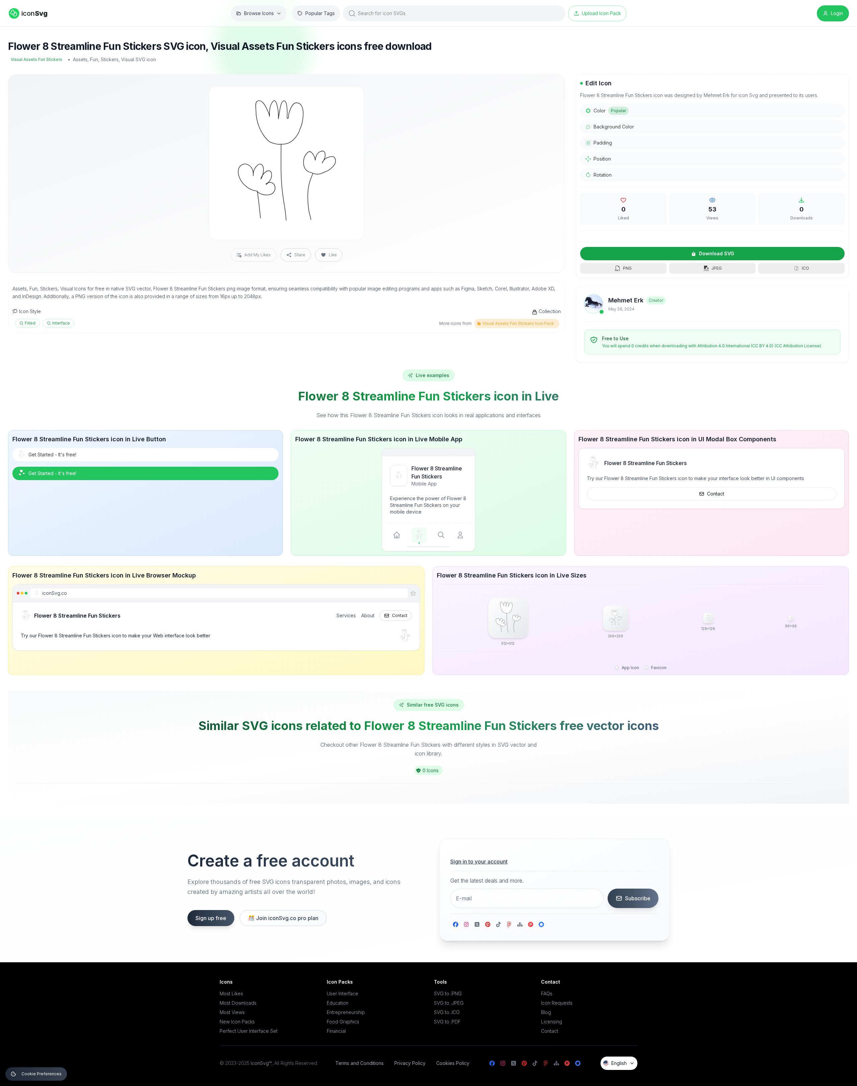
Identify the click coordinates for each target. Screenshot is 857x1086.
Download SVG (716, 253)
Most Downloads (238, 1003)
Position (602, 159)
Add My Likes (257, 254)
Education (337, 1003)
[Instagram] (466, 924)
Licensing (551, 1021)
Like (333, 254)
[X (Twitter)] (477, 924)
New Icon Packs (237, 1021)
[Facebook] (455, 924)
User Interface (342, 993)
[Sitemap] (520, 924)
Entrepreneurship (346, 1012)
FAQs (546, 993)
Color (610, 110)
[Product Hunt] (530, 924)
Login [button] (837, 13)
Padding (603, 143)
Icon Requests (556, 1003)
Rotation (603, 175)
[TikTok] (498, 924)
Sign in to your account (479, 861)
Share (299, 254)
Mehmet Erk (625, 300)
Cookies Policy (452, 1063)
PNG (627, 268)
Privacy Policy (409, 1063)
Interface (61, 323)
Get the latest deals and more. (487, 880)
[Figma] (509, 924)
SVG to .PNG (448, 993)
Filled (30, 323)
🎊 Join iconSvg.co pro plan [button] (283, 918)
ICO (805, 268)
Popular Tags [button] (320, 13)
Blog (546, 1012)
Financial (336, 1031)
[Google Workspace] (541, 924)
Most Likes (231, 993)
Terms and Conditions (359, 1063)
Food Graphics (343, 1021)
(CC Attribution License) (798, 345)
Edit (351, 96)
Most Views (232, 1012)
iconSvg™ (261, 1063)
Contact (715, 493)
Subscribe (637, 898)
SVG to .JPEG (449, 1003)
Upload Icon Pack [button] (601, 13)
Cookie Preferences (41, 1073)
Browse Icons (259, 13)
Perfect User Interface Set (249, 1031)
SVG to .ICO (447, 1012)
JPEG (716, 268)
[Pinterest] (487, 924)
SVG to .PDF (447, 1021)
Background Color (614, 126)
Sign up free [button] (211, 918)
